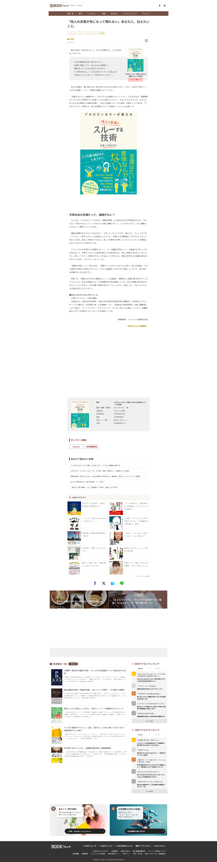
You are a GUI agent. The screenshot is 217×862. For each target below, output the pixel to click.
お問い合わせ (125, 851)
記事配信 (85, 854)
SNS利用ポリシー (114, 854)
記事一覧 (70, 13)
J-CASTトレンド (106, 846)
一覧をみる (73, 664)
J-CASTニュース (90, 846)
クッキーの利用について (156, 851)
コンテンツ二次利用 (98, 854)
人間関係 (102, 33)
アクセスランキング (130, 13)
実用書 (72, 39)
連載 (103, 13)
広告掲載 (76, 854)
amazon (76, 446)
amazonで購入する (136, 79)
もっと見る (149, 721)
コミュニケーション (76, 33)
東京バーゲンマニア (143, 846)
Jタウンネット (159, 846)
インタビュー (92, 13)
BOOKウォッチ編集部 (137, 326)
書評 (80, 13)
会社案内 (114, 851)
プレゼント (146, 13)
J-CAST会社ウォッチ (124, 846)
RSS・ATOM (137, 854)
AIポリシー (127, 854)
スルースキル (90, 33)
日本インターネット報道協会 (155, 854)
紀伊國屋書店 (91, 446)
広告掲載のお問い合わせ (136, 831)
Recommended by (140, 576)
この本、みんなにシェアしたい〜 (79, 831)
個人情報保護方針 (139, 851)
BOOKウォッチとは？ (101, 851)
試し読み (114, 13)
